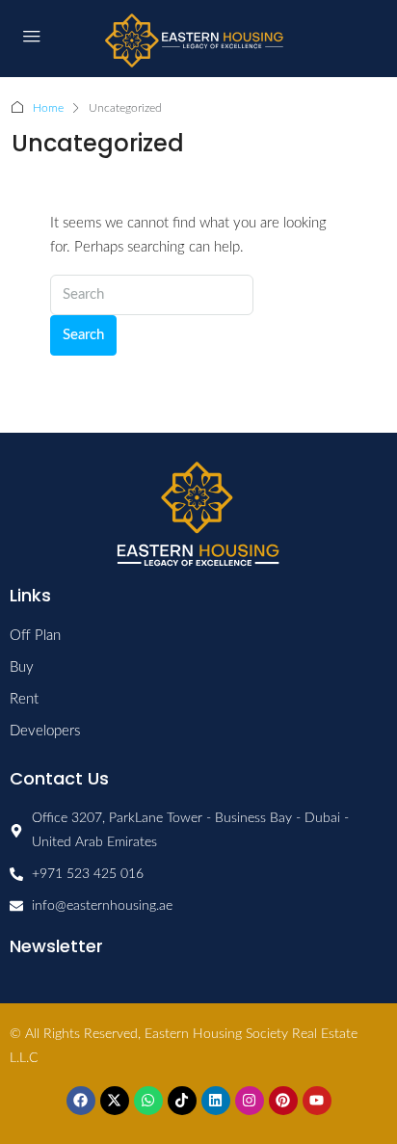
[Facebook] (80, 1100)
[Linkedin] (215, 1100)
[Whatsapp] (148, 1100)
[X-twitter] (114, 1100)
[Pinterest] (283, 1100)
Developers (45, 731)
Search (83, 335)
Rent (24, 699)
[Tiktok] (182, 1100)
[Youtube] (317, 1100)
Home (48, 108)
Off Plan (35, 635)
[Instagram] (249, 1100)
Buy (22, 667)
